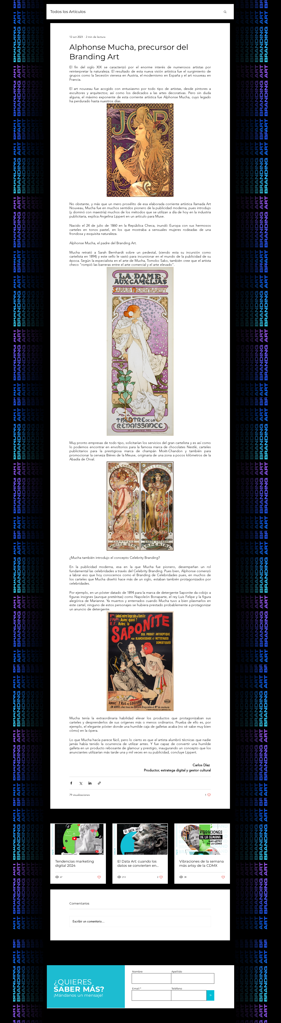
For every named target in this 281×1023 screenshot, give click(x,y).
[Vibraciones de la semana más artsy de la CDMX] (202, 839)
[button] (225, 11)
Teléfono (176, 988)
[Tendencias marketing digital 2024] (78, 839)
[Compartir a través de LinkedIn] (90, 783)
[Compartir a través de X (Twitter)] (80, 783)
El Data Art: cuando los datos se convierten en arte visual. (137, 863)
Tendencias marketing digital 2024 (74, 863)
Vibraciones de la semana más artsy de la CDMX (201, 863)
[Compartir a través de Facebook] (71, 783)
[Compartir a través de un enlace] (99, 783)
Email (136, 988)
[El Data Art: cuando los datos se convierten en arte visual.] (140, 839)
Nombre (137, 971)
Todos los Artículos (68, 11)
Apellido (176, 971)
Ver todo (225, 816)
